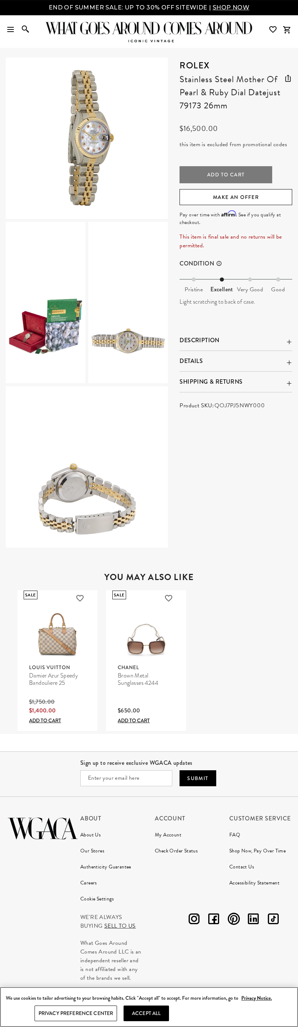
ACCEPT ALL (146, 1013)
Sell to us (120, 926)
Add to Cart (45, 720)
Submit (197, 778)
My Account (168, 835)
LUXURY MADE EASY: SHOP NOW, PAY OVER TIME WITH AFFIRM (149, 7)
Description (199, 340)
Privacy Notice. (256, 998)
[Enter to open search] (25, 30)
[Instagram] (194, 920)
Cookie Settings (97, 899)
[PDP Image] (87, 302)
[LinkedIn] (253, 920)
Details (191, 361)
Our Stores (92, 851)
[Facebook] (213, 920)
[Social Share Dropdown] (287, 77)
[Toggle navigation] (10, 30)
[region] (149, 1007)
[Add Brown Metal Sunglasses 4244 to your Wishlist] (169, 598)
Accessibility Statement (254, 883)
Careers (88, 883)
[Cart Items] (286, 29)
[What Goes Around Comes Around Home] (149, 28)
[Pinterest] (233, 920)
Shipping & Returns (211, 381)
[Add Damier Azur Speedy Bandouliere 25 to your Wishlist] (80, 598)
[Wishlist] (274, 29)
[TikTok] (273, 920)
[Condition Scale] (222, 264)
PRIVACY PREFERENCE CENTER (76, 1013)
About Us (90, 835)
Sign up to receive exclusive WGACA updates (136, 763)
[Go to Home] (43, 827)
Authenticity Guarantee (105, 867)
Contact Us (241, 867)
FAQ (234, 835)
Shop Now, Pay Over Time (257, 851)
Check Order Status (176, 851)
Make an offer (236, 197)
